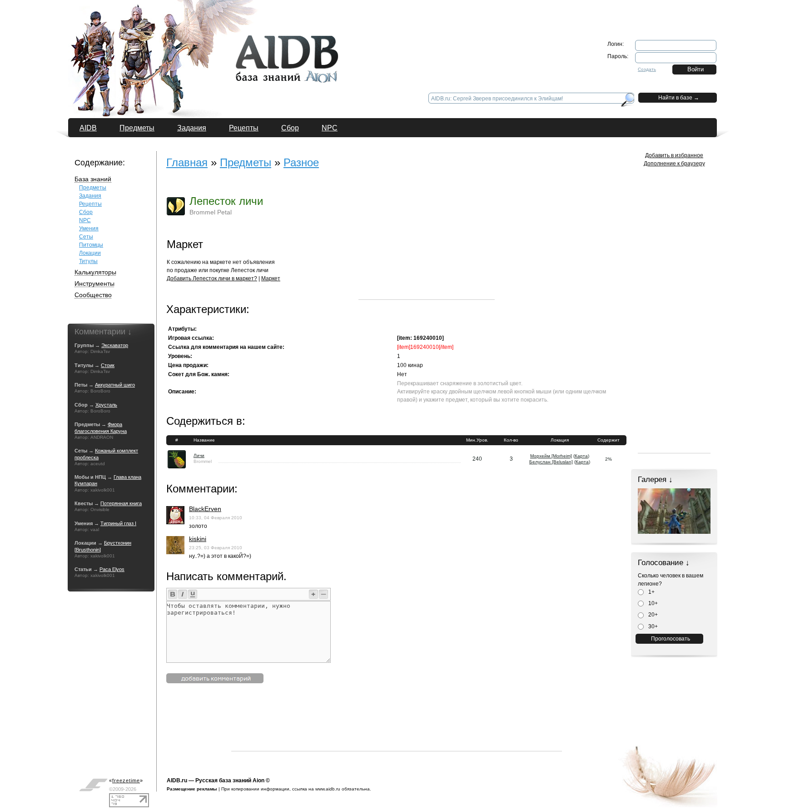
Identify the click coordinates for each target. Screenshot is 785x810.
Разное (301, 162)
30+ (652, 626)
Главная (187, 162)
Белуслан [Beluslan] (551, 461)
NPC (330, 128)
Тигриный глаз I (118, 523)
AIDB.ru (177, 780)
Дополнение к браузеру (674, 163)
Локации (90, 253)
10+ (652, 603)
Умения (89, 228)
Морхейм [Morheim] (551, 455)
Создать (647, 69)
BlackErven (205, 508)
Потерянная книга (121, 503)
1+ (651, 592)
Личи (199, 455)
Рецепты (243, 128)
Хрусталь (106, 404)
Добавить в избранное (674, 155)
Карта (581, 455)
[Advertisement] (426, 242)
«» (126, 780)
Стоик (107, 365)
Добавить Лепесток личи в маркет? (212, 278)
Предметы (136, 128)
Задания (191, 128)
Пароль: (617, 56)
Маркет (270, 278)
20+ (652, 614)
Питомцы (91, 245)
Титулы (88, 261)
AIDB (88, 128)
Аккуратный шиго (115, 385)
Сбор (290, 128)
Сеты (86, 237)
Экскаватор (114, 345)
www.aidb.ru (327, 788)
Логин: (615, 44)
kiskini (197, 538)
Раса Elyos (111, 569)
